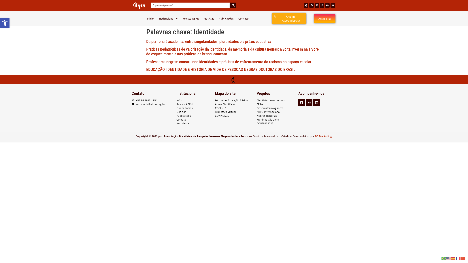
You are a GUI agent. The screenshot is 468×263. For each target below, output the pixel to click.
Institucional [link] (166, 18)
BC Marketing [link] (323, 136)
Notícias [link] (209, 18)
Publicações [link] (226, 18)
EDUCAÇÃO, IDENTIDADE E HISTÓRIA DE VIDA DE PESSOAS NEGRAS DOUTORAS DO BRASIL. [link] (221, 69)
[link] (5, 23)
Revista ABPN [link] (190, 18)
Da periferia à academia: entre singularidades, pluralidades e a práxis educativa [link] (208, 41)
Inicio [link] (150, 18)
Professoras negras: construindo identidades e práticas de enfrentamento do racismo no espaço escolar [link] (228, 62)
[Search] (233, 5)
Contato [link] (243, 18)
